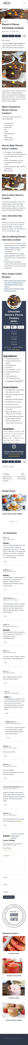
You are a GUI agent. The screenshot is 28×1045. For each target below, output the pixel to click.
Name (6, 877)
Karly (5, 651)
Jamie (5, 624)
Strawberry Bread (14, 953)
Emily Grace (6, 31)
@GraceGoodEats (14, 454)
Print (7, 327)
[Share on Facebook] (11, 36)
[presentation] (14, 502)
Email (6, 884)
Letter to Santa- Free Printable (21, 476)
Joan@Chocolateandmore (12, 787)
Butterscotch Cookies (10, 291)
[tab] (12, 521)
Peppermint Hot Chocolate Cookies (14, 288)
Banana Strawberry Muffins (14, 1020)
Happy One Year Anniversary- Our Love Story (7, 478)
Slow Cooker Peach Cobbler (12, 514)
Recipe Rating (7, 848)
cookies (12, 466)
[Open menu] (24, 3)
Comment (7, 855)
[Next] (24, 507)
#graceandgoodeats (13, 456)
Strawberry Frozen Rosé (14, 975)
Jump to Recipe (6, 40)
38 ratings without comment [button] (17, 836)
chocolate (5, 466)
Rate (21, 327)
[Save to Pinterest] (5, 36)
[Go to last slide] (4, 507)
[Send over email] (18, 36)
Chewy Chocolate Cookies (11, 247)
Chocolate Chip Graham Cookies (13, 282)
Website (6, 892)
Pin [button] (15, 327)
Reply (5, 561)
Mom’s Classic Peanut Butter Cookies (15, 280)
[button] (11, 321)
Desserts (4, 21)
